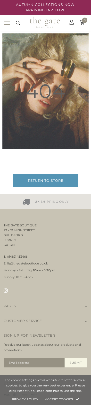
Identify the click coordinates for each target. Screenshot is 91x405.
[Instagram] (6, 290)
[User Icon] (71, 22)
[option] (45, 201)
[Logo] (45, 23)
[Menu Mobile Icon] (7, 23)
